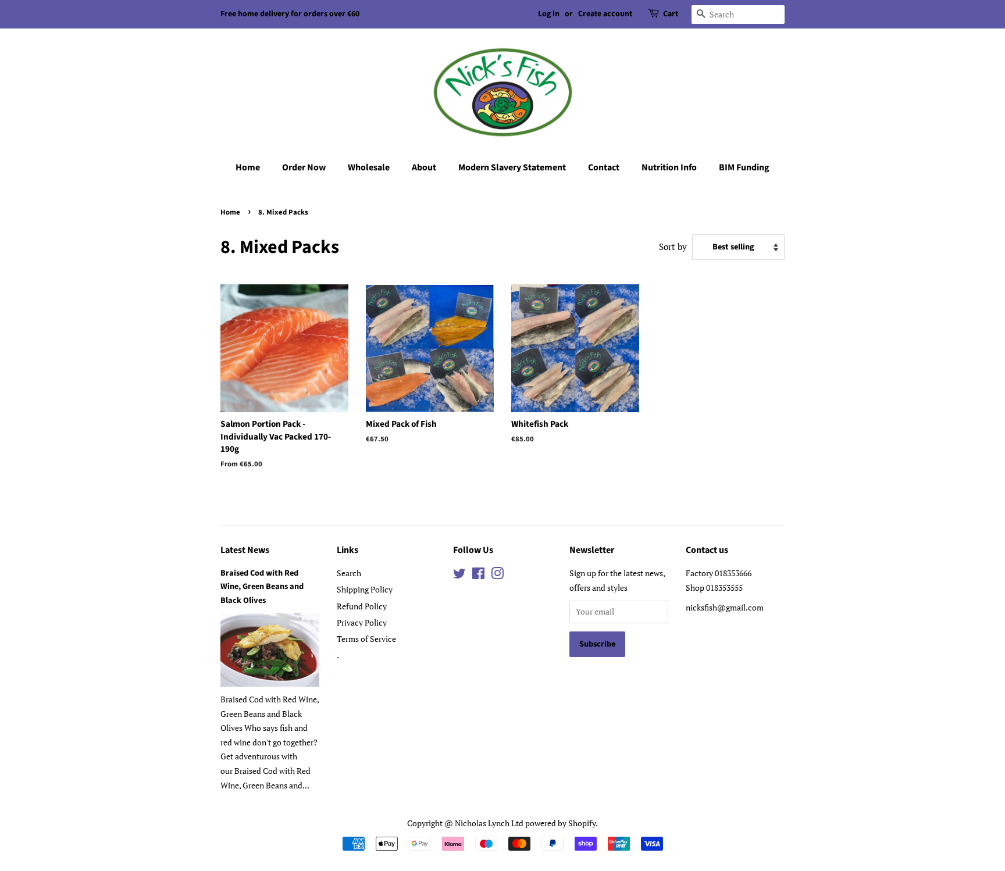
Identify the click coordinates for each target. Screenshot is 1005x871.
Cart (670, 14)
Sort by (673, 246)
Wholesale (369, 167)
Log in (548, 14)
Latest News (244, 550)
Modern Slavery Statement (512, 167)
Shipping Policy (365, 589)
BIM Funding (744, 167)
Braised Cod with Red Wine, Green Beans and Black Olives (262, 586)
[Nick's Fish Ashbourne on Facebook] (478, 575)
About (424, 167)
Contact (603, 167)
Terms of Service (366, 638)
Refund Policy (362, 606)
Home (248, 167)
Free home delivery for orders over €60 (289, 14)
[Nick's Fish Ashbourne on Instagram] (497, 575)
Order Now (304, 167)
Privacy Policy (362, 622)
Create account (605, 14)
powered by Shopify (560, 823)
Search (349, 573)
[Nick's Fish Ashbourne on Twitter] (459, 575)
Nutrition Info (669, 167)
